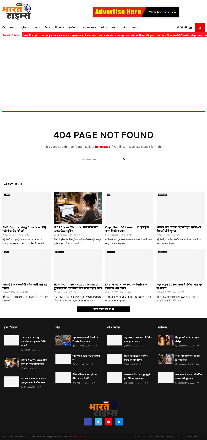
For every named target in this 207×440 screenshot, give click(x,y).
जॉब (102, 27)
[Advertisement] (103, 67)
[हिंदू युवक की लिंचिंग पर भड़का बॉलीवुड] (166, 340)
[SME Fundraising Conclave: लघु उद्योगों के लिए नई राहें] (26, 208)
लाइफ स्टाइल (88, 27)
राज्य (36, 27)
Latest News (12, 184)
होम (3, 27)
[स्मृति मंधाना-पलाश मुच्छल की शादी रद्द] (63, 359)
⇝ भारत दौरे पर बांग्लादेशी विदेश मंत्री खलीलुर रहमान (169, 35)
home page (102, 147)
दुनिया (24, 27)
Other (7, 195)
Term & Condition (155, 437)
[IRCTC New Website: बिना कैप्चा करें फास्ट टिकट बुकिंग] (78, 208)
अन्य (134, 27)
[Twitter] (182, 28)
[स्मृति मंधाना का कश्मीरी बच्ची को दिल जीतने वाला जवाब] (63, 340)
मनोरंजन (72, 27)
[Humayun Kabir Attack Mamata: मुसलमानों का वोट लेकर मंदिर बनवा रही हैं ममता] (78, 265)
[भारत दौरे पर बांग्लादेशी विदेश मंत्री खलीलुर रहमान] (26, 265)
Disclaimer (186, 437)
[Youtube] (187, 28)
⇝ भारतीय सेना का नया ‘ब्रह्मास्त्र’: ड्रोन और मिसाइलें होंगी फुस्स (116, 35)
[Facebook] (178, 28)
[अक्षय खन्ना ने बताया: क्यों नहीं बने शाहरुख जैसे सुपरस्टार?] (166, 377)
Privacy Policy (173, 437)
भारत (12, 27)
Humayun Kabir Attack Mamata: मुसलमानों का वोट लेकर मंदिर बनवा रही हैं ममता (78, 286)
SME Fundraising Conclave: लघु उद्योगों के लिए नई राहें (24, 229)
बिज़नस (58, 27)
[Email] (191, 28)
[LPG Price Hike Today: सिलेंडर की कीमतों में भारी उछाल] (129, 265)
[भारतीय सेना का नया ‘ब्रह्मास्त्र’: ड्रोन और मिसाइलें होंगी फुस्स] (181, 208)
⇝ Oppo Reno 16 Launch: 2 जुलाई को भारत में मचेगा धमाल (59, 35)
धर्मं (124, 27)
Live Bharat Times (79, 437)
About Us (198, 437)
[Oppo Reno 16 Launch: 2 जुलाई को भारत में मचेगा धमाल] (129, 208)
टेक (46, 27)
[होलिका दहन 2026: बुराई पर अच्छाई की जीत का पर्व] (114, 359)
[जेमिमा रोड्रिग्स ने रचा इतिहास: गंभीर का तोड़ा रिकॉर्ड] (63, 377)
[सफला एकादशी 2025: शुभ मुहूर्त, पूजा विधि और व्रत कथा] (114, 377)
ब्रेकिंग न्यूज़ (59, 195)
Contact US (140, 437)
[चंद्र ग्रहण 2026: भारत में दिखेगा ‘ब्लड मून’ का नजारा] (181, 265)
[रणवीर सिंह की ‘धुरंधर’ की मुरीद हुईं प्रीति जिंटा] (166, 359)
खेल (113, 27)
